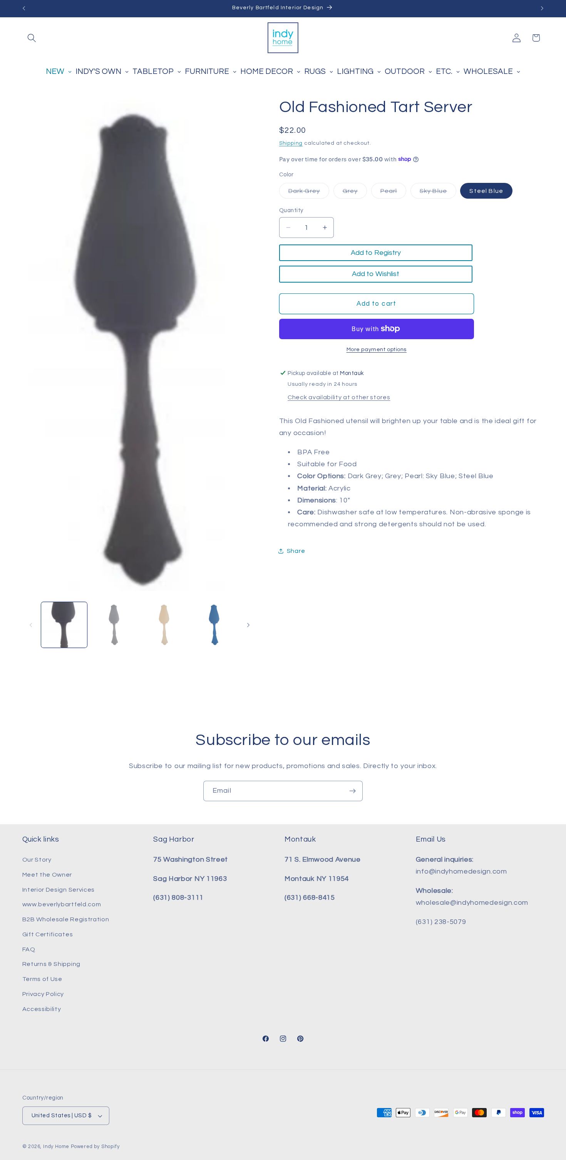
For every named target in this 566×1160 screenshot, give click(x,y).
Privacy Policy (43, 994)
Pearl (393, 193)
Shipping (291, 143)
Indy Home (56, 1146)
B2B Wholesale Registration (65, 919)
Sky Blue (438, 193)
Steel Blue (486, 190)
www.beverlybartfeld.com (61, 904)
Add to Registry (376, 252)
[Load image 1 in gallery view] (64, 625)
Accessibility (41, 1009)
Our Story (37, 860)
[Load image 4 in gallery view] (214, 625)
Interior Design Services (58, 890)
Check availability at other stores (339, 397)
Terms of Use (42, 979)
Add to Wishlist (375, 274)
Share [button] (296, 551)
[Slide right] (248, 624)
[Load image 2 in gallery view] (114, 625)
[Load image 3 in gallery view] (164, 625)
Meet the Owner (47, 875)
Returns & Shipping (51, 964)
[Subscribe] (352, 791)
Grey (355, 193)
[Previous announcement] (23, 8)
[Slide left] (30, 624)
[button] (32, 38)
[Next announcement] (542, 8)
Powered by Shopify (95, 1146)
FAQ (28, 949)
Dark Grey (308, 193)
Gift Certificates (47, 934)
